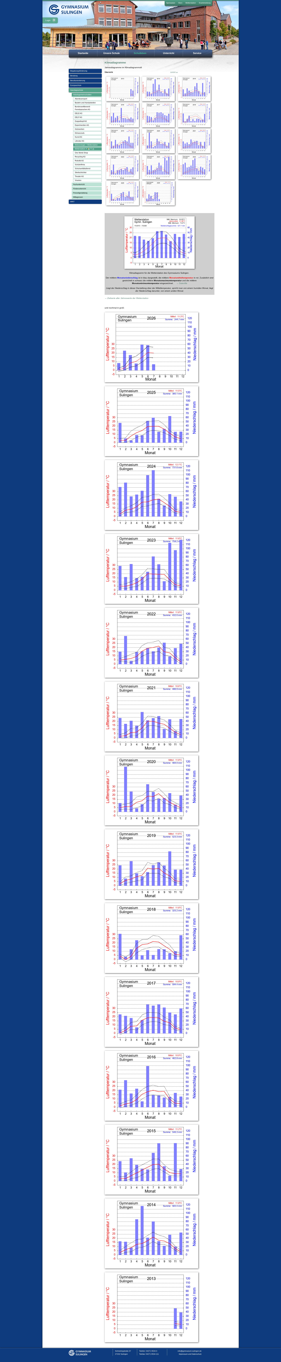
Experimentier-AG (82, 125)
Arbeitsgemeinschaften (82, 95)
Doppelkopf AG (81, 121)
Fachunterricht (79, 184)
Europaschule (75, 85)
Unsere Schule (111, 53)
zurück (173, 72)
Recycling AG (80, 157)
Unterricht (168, 53)
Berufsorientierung (77, 81)
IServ (180, 3)
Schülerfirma (80, 165)
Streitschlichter (80, 172)
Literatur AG (79, 141)
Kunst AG (78, 137)
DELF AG (78, 117)
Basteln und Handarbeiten (85, 103)
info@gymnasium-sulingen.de (190, 1351)
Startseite (83, 53)
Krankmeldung (205, 3)
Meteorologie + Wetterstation (86, 145)
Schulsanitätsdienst (82, 169)
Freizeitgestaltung (80, 193)
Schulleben (140, 53)
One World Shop (81, 153)
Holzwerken (79, 129)
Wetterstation (190, 3)
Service (197, 53)
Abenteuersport (81, 99)
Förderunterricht (79, 189)
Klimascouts (79, 133)
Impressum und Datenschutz (190, 1354)
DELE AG (78, 113)
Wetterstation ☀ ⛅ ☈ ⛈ (84, 149)
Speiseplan (170, 3)
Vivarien (78, 180)
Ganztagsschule (76, 90)
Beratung (74, 76)
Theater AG (79, 176)
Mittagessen (78, 197)
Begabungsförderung (78, 71)
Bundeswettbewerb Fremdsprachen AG (82, 108)
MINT (72, 202)
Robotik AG (79, 161)
